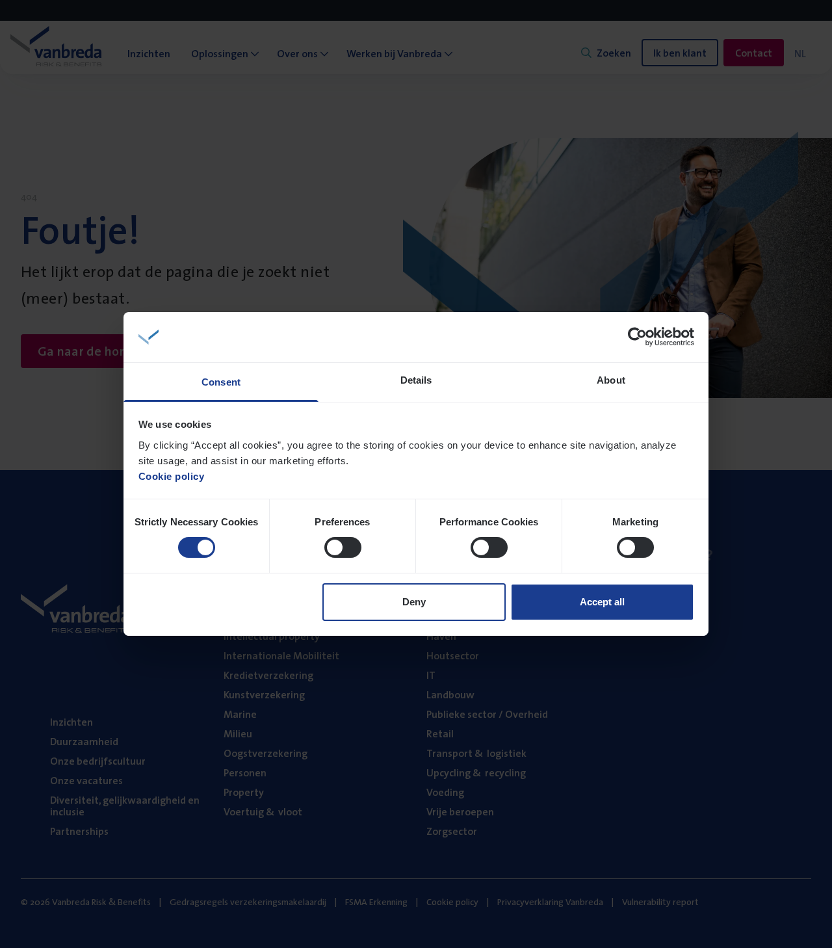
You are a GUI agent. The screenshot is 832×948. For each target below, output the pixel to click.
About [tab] (611, 380)
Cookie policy (171, 476)
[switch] (342, 547)
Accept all (602, 601)
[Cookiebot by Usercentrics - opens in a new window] (637, 337)
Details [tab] (416, 380)
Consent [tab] (221, 382)
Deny (414, 601)
